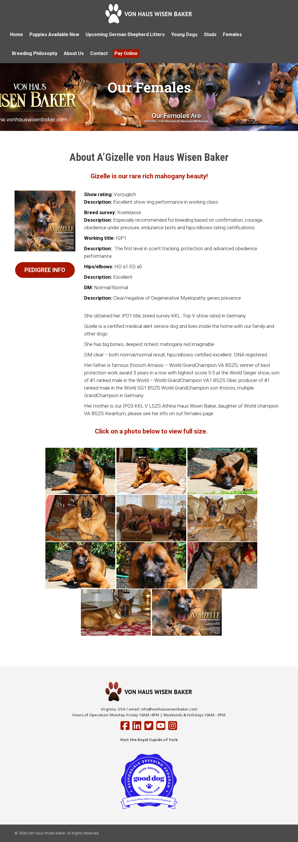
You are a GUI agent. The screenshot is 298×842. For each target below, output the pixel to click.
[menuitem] (16, 35)
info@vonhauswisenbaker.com (169, 709)
